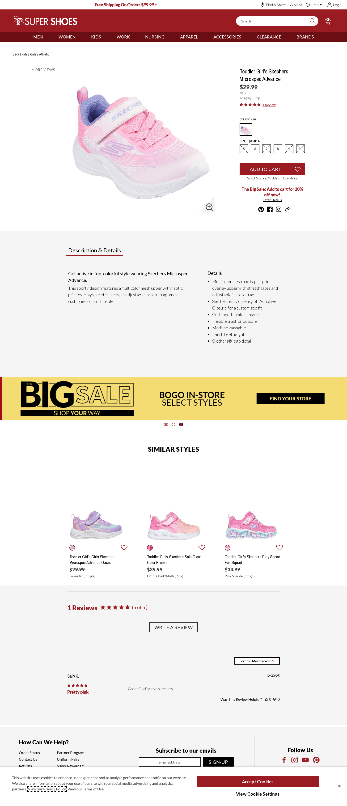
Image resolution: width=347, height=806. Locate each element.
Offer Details (272, 200)
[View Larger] (209, 207)
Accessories (227, 36)
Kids (96, 36)
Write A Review (173, 627)
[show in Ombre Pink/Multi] (150, 547)
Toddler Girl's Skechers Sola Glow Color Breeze (174, 559)
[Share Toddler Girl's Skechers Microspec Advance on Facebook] (270, 209)
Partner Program (70, 752)
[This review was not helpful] (274, 699)
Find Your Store (288, 398)
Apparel (189, 36)
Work (123, 36)
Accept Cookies (258, 781)
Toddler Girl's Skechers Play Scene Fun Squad (252, 559)
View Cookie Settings (257, 794)
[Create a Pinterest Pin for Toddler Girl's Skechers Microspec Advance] (261, 209)
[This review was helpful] (266, 699)
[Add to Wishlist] (298, 169)
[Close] (339, 786)
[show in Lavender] (72, 547)
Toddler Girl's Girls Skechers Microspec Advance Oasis (91, 559)
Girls (33, 54)
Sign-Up (218, 762)
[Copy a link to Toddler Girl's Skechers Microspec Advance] (287, 209)
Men (38, 36)
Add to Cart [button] (265, 169)
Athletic (44, 54)
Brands (305, 36)
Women (67, 36)
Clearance (269, 36)
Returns (25, 766)
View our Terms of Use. (86, 789)
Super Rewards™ (70, 766)
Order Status (29, 752)
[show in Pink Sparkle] (227, 547)
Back (16, 54)
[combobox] (257, 661)
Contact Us (28, 759)
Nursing (155, 36)
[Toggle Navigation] (46, 37)
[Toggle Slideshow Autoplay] (166, 424)
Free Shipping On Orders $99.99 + (126, 4)
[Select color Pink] (246, 129)
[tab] (110, 252)
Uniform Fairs (68, 759)
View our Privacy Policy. (47, 789)
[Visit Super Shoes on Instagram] (278, 209)
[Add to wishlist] (124, 547)
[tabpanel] (174, 307)
